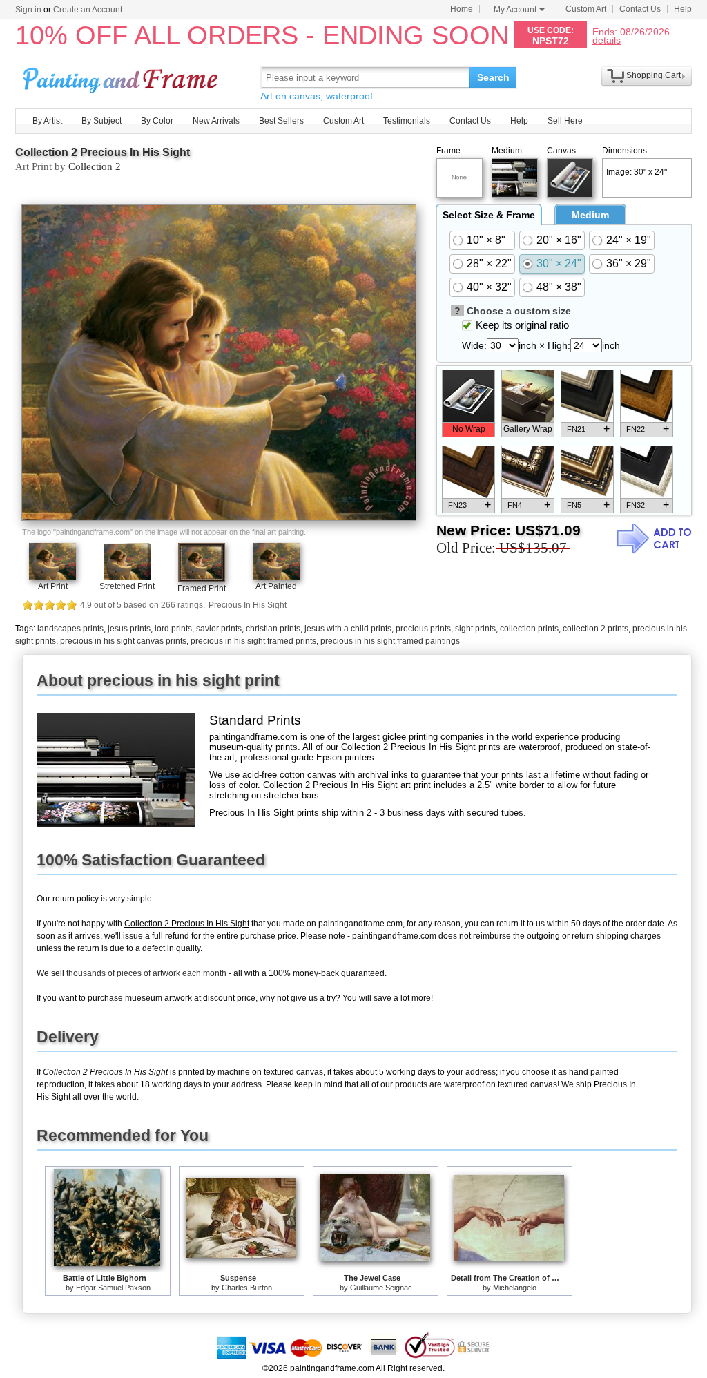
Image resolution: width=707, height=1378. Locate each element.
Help (683, 9)
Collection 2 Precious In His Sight (102, 152)
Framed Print (201, 588)
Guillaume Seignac (381, 1287)
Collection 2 (94, 166)
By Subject (101, 121)
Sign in (28, 10)
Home (461, 9)
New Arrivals (216, 121)
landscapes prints (70, 628)
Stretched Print (127, 586)
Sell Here (565, 121)
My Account (515, 10)
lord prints (173, 628)
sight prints (475, 628)
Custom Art (585, 9)
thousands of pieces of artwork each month (146, 973)
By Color (157, 121)
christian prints (273, 628)
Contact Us (640, 9)
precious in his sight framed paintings (390, 641)
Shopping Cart (653, 75)
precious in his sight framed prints (253, 641)
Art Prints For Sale (122, 77)
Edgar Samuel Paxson (113, 1287)
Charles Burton (247, 1287)
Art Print (53, 586)
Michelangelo (514, 1287)
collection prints (529, 628)
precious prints (423, 628)
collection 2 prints (595, 628)
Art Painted (276, 586)
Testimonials (406, 121)
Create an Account (87, 10)
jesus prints (129, 628)
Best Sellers (281, 121)
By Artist (47, 121)
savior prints (219, 628)
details (606, 39)
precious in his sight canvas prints (123, 641)
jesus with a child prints (347, 628)
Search (493, 77)
